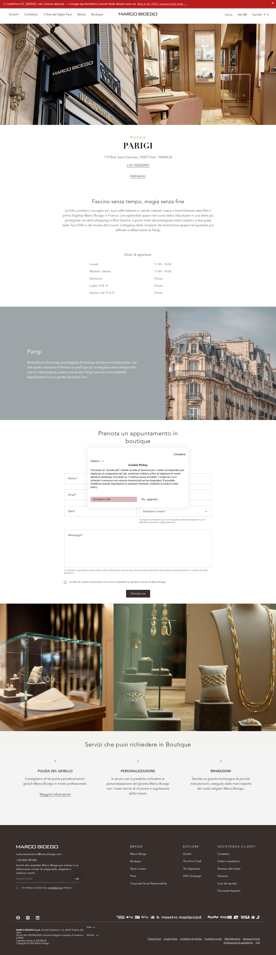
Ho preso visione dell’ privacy (221, 925)
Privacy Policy (154, 939)
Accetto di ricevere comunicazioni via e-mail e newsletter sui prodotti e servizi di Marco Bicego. (118, 582)
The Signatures (191, 869)
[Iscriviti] (77, 879)
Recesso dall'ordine (229, 869)
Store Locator (138, 869)
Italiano (90, 935)
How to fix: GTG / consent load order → (162, 3)
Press (133, 876)
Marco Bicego (138, 854)
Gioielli (187, 854)
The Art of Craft (192, 861)
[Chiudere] (265, 878)
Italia (89, 927)
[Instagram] (28, 917)
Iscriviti (225, 938)
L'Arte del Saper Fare (58, 14)
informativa (231, 925)
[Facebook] (18, 917)
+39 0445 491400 (26, 860)
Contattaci (224, 854)
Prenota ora (138, 593)
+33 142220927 (138, 165)
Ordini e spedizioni (229, 861)
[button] (97, 461)
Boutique (135, 861)
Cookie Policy (170, 939)
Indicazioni (138, 176)
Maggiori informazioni (55, 794)
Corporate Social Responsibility (148, 883)
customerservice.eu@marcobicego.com (39, 854)
